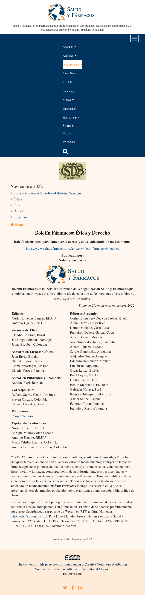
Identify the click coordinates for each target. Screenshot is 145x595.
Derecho (19, 211)
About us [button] (68, 47)
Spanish (68, 125)
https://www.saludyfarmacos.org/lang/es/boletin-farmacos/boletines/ (72, 248)
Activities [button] (68, 55)
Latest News (70, 73)
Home (19, 224)
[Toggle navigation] (134, 38)
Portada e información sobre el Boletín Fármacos (47, 193)
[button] (65, 151)
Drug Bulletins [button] (71, 64)
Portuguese (69, 141)
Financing (68, 91)
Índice (18, 199)
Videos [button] (67, 100)
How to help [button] (70, 117)
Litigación (21, 217)
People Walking (23, 416)
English (68, 133)
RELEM (67, 82)
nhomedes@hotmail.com (28, 516)
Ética (17, 205)
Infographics (70, 108)
